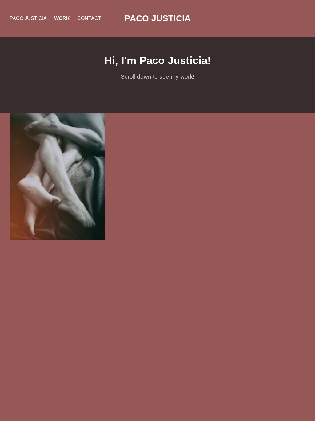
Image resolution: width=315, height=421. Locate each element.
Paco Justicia (28, 18)
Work (62, 18)
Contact (89, 18)
